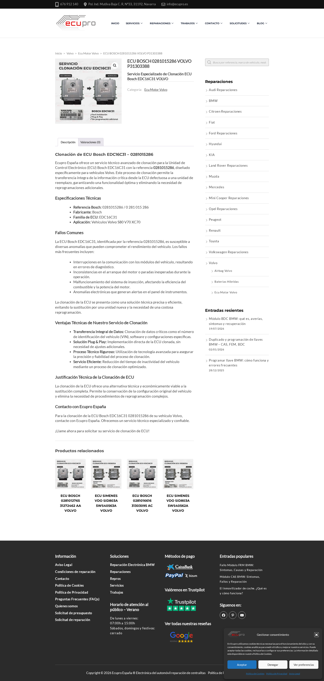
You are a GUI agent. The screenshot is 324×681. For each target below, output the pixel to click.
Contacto (62, 579)
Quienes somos (66, 606)
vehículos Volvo (101, 172)
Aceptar (242, 664)
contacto (212, 23)
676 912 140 (69, 4)
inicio (115, 23)
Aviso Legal (294, 673)
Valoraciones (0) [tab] (90, 142)
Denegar (273, 664)
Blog (260, 23)
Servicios (133, 23)
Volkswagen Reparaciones (228, 252)
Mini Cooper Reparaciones (229, 198)
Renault (215, 230)
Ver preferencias (304, 664)
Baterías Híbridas (226, 281)
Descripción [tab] (68, 142)
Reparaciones (160, 23)
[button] (316, 635)
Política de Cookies (255, 673)
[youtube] (242, 615)
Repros (115, 579)
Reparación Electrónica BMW (132, 565)
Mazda (214, 176)
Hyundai (215, 144)
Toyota (214, 241)
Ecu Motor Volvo (155, 90)
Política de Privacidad (276, 673)
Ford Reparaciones (223, 133)
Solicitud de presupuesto (73, 613)
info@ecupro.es (177, 4)
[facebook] (223, 615)
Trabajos (188, 23)
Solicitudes (238, 23)
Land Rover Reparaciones (228, 165)
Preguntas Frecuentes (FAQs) (77, 599)
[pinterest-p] (232, 615)
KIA (212, 155)
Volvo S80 (116, 222)
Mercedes (216, 187)
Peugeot (215, 219)
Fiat (212, 122)
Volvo (213, 263)
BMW (213, 101)
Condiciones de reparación (75, 572)
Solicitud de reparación (72, 620)
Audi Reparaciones (223, 90)
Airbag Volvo (223, 270)
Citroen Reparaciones (225, 111)
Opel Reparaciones (223, 209)
